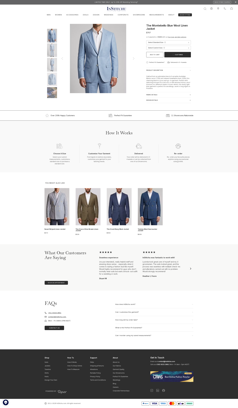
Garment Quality (118, 369)
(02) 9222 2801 (163, 364)
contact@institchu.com (166, 361)
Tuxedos (48, 369)
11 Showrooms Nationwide (182, 115)
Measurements (156, 15)
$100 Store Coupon (222, 2)
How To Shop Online (74, 366)
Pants (47, 376)
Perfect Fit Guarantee (123, 115)
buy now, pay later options (177, 37)
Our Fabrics (117, 366)
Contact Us (54, 328)
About (171, 15)
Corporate (123, 15)
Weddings (108, 15)
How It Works (72, 362)
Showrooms (139, 15)
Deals (86, 15)
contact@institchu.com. (57, 317)
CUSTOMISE (179, 54)
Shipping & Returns (97, 366)
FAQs (92, 362)
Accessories (72, 15)
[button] (165, 42)
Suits (46, 362)
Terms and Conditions (98, 380)
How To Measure (73, 369)
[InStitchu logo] (218, 8)
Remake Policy (95, 373)
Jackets (47, 366)
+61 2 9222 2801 (54, 313)
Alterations (94, 369)
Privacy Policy (95, 376)
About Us (116, 362)
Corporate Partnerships (121, 391)
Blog (114, 384)
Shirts (47, 373)
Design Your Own (51, 380)
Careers (116, 387)
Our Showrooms (119, 373)
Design (96, 15)
